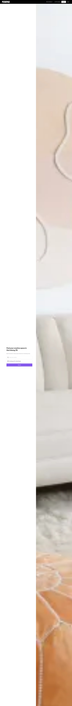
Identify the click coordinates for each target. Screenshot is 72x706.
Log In (68, 1)
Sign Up (63, 1)
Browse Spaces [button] (49, 1)
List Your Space (57, 2)
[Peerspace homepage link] (6, 2)
